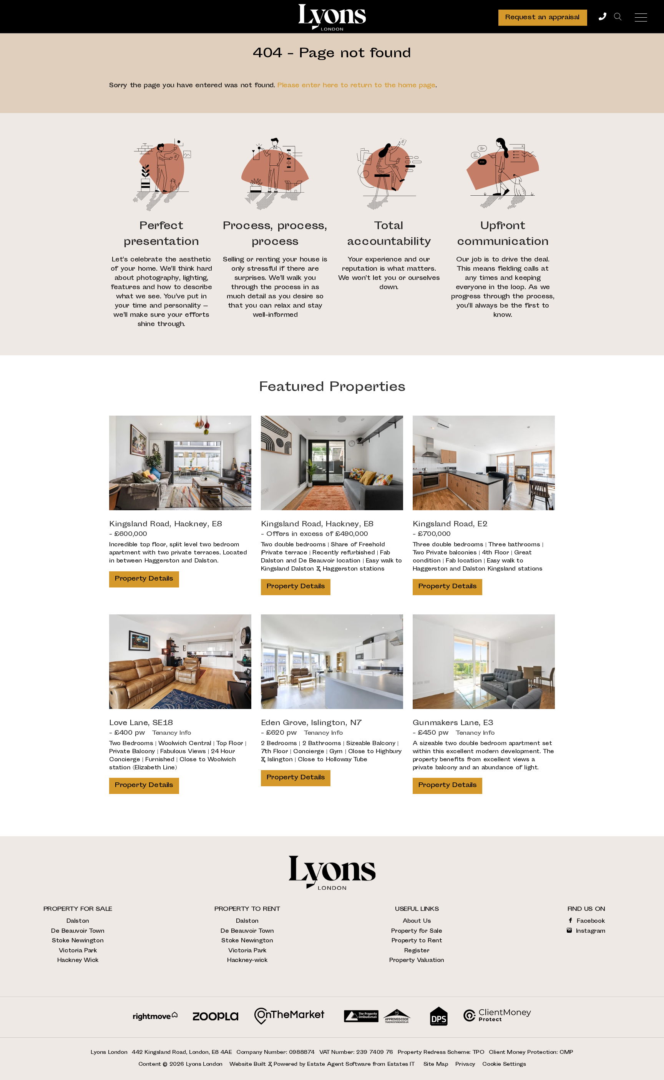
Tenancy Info (171, 733)
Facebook (589, 921)
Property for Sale (416, 931)
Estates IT (401, 1064)
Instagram (590, 931)
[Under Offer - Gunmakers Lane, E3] (484, 661)
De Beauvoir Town (78, 931)
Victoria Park (78, 951)
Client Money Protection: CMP (531, 1053)
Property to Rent (417, 941)
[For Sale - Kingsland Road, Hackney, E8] (180, 463)
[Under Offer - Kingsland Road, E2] (484, 463)
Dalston (77, 921)
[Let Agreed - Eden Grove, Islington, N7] (332, 661)
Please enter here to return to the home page (356, 86)
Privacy (465, 1064)
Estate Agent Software (339, 1064)
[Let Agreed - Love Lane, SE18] (180, 661)
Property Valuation (416, 961)
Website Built (247, 1064)
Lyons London (204, 1064)
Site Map (435, 1064)
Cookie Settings (504, 1064)
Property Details (144, 579)
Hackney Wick (77, 961)
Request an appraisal (542, 18)
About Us (417, 921)
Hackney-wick (247, 961)
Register (417, 951)
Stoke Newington (77, 941)
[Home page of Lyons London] (332, 17)
